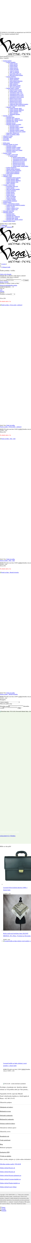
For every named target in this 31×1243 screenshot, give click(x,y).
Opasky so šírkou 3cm (12, 209)
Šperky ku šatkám (7, 174)
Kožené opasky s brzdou (16, 91)
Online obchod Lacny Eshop (8, 1187)
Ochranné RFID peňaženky (10, 201)
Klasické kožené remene (16, 102)
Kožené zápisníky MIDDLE (17, 110)
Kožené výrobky (7, 153)
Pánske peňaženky (14, 79)
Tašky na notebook (14, 72)
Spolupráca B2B (7, 137)
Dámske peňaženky (14, 78)
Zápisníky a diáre (10, 107)
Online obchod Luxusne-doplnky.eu (10, 1179)
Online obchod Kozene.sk (7, 1172)
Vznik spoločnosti (5, 1140)
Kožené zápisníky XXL (16, 111)
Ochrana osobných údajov (7, 1123)
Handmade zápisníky (15, 114)
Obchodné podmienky (6, 1115)
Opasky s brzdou (10, 206)
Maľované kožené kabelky (16, 75)
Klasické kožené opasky (16, 89)
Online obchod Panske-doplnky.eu (10, 1183)
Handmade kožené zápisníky (13, 177)
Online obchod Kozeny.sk (7, 1168)
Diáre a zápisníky (14, 113)
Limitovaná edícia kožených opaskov (19, 104)
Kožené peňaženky (11, 76)
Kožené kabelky (14, 66)
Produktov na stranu (5, 294)
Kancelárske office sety (15, 74)
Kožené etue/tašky (14, 69)
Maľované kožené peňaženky (13, 170)
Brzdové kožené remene (16, 100)
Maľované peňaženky (15, 87)
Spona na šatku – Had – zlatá (7, 560)
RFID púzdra (6, 143)
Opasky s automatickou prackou (11, 203)
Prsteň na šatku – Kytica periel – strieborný (11, 426)
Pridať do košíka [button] (10, 425)
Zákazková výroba (8, 136)
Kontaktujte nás (4, 1136)
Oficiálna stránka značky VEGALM (10, 1164)
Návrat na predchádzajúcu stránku (8, 285)
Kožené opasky (13, 156)
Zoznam (2, 291)
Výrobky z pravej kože (12, 154)
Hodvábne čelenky (14, 126)
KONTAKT (6, 140)
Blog (1, 1144)
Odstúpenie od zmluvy (6, 1107)
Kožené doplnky (7, 60)
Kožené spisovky (14, 68)
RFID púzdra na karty (15, 85)
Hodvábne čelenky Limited (16, 127)
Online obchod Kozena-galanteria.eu (10, 1175)
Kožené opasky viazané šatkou (17, 105)
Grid (1, 289)
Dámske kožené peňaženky (13, 169)
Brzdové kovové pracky (16, 98)
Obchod (6, 282)
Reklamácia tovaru (5, 1111)
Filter (19, 708)
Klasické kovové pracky (16, 101)
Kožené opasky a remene (12, 88)
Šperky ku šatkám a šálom (12, 134)
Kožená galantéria (10, 62)
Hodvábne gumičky (14, 128)
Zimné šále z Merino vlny (12, 133)
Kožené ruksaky (14, 63)
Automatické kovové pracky (17, 95)
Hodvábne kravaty (11, 123)
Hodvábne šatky (10, 117)
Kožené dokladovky (15, 82)
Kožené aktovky (14, 65)
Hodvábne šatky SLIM (12, 121)
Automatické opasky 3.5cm (16, 94)
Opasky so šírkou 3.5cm (12, 208)
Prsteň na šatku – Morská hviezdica (9, 694)
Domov (2, 282)
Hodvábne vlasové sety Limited (17, 131)
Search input (3, 56)
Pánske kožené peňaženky (13, 172)
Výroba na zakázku (5, 1156)
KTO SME (6, 139)
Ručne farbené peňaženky (16, 81)
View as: (2, 288)
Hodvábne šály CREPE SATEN (14, 120)
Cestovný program (14, 71)
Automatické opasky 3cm (16, 92)
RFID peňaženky (14, 84)
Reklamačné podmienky (7, 1119)
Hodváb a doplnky (8, 115)
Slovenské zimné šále (8, 211)
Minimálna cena (4, 706)
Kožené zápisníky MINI (16, 108)
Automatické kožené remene (17, 97)
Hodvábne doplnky (8, 212)
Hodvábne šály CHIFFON (13, 118)
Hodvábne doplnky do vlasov (13, 124)
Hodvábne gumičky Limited (17, 130)
